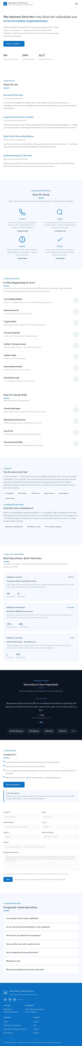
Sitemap (36, 1033)
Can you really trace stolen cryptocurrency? (23, 944)
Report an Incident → (14, 44)
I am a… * (45, 822)
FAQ (34, 1025)
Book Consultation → (14, 785)
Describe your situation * (11, 852)
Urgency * (6, 832)
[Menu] (77, 4)
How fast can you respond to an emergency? (23, 935)
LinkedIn (36, 1029)
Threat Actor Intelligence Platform (15, 1029)
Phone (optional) (8, 822)
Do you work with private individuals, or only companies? (28, 927)
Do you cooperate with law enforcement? (22, 952)
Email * (44, 812)
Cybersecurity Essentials (11, 1025)
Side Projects (8, 1033)
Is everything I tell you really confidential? (22, 918)
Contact (36, 1022)
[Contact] (10, 999)
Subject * (6, 842)
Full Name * (7, 812)
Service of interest (47, 832)
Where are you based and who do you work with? (25, 970)
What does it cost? (13, 961)
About (5, 1022)
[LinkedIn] (5, 999)
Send (8, 879)
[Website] (14, 999)
